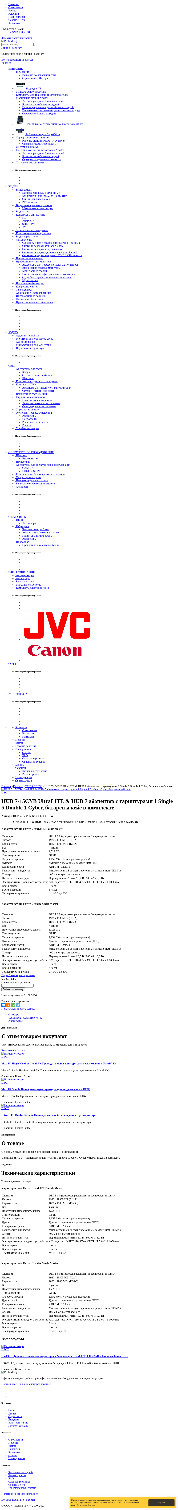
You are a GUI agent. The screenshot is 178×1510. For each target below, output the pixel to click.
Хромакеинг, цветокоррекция (33, 292)
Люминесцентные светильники (41, 403)
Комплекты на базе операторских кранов (40, 474)
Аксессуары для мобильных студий (43, 101)
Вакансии (28, 733)
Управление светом (27, 409)
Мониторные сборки (34, 270)
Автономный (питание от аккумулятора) (46, 387)
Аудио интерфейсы (27, 335)
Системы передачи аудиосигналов (42, 245)
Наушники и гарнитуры (29, 348)
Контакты (14, 23)
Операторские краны (28, 477)
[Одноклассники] (8, 1005)
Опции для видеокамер (36, 199)
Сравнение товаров (33, 761)
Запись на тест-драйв (34, 771)
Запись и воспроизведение (31, 230)
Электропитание (18, 1422)
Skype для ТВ (33, 88)
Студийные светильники (30, 397)
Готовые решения (25, 745)
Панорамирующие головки (31, 480)
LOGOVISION (31, 471)
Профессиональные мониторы (33, 261)
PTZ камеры (29, 202)
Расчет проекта (31, 774)
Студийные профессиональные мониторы (47, 277)
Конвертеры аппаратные (30, 214)
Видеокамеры (23, 189)
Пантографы (29, 418)
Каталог (18, 786)
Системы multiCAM (27, 146)
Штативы (28, 378)
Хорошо (161, 1502)
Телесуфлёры (23, 289)
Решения (13, 13)
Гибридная (22, 526)
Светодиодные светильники (39, 406)
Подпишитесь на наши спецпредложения (26, 1384)
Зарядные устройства (28, 584)
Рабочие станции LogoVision (42, 134)
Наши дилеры (16, 16)
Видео (12, 1413)
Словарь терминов (33, 758)
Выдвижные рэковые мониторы (41, 267)
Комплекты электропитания (32, 587)
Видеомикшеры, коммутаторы (33, 205)
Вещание (13, 1419)
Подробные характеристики (18, 975)
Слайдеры (21, 486)
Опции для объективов (29, 299)
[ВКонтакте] (3, 1005)
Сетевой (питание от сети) (38, 390)
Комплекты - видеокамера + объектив (44, 195)
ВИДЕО (13, 186)
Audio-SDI (28, 220)
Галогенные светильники (37, 400)
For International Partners (22, 1487)
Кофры (26, 372)
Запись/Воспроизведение (30, 91)
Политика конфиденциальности (20, 1493)
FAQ (25, 755)
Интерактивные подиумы (31, 295)
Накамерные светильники (31, 393)
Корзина (6, 62)
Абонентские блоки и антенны (40, 532)
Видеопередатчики (27, 236)
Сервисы (20, 767)
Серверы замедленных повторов (41, 159)
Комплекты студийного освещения (36, 381)
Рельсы (26, 425)
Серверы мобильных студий (39, 113)
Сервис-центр (16, 19)
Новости (13, 4)
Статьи (26, 752)
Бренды (12, 10)
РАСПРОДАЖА (17, 694)
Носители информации (29, 283)
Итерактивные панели (29, 258)
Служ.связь (15, 1416)
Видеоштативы (31, 458)
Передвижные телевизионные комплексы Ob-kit (54, 123)
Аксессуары (29, 415)
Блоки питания (24, 581)
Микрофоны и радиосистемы (33, 344)
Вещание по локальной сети (39, 74)
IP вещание (22, 71)
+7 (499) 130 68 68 (19, 32)
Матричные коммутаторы (37, 208)
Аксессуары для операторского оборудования (42, 464)
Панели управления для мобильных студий (48, 107)
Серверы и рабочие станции (32, 137)
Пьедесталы (22, 461)
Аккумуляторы (24, 575)
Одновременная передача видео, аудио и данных (51, 242)
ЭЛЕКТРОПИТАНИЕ (21, 572)
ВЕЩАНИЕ (15, 68)
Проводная (22, 541)
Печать (5, 1008)
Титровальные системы (29, 162)
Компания (21, 727)
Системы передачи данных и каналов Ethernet (49, 252)
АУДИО (13, 332)
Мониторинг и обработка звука (34, 338)
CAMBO (27, 467)
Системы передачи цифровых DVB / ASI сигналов (52, 255)
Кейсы (19, 742)
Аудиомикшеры (25, 341)
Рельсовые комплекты (35, 422)
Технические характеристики (25, 1017)
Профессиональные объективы (34, 302)
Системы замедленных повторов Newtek (39, 150)
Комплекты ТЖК (25, 384)
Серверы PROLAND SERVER (40, 143)
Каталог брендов (18, 1425)
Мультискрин (30, 280)
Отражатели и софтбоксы (37, 375)
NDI (24, 217)
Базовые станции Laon (35, 529)
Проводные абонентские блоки (40, 545)
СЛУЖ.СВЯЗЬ (17, 516)
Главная (6, 786)
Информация (23, 749)
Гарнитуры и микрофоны (37, 535)
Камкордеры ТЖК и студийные (41, 192)
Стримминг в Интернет (36, 78)
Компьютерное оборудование (33, 233)
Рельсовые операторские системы (35, 483)
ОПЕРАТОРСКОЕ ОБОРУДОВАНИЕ (31, 452)
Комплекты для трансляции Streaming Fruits (41, 94)
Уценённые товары (27, 428)
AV (24, 227)
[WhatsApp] (13, 1005)
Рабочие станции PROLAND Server (43, 140)
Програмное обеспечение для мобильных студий (51, 110)
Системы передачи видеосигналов (42, 249)
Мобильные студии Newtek (31, 97)
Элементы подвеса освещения (33, 412)
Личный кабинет (11, 47)
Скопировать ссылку (22, 1008)
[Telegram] (18, 1005)
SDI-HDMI (28, 224)
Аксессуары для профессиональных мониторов (50, 264)
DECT (19, 520)
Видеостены (23, 211)
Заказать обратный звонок (17, 37)
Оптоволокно (23, 239)
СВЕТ (12, 365)
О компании (15, 7)
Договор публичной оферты (18, 1499)
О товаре (13, 1014)
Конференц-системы (27, 286)
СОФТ (12, 663)
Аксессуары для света (28, 368)
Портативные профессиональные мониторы (48, 274)
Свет (11, 1410)
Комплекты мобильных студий (40, 104)
